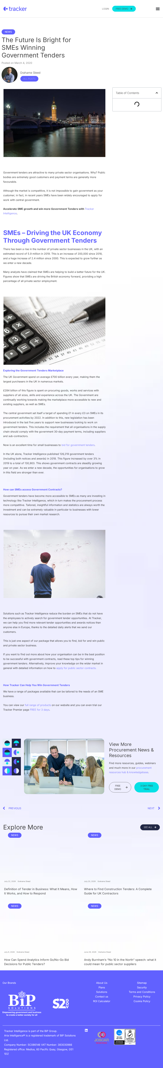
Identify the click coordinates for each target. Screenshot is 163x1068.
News (8, 31)
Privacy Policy (141, 996)
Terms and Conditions (142, 991)
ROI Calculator (101, 1001)
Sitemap (142, 982)
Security (142, 987)
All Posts (29, 78)
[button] (157, 93)
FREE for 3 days (39, 709)
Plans (102, 987)
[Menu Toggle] (158, 9)
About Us (101, 982)
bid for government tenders (78, 445)
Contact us (101, 996)
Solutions (101, 991)
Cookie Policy (142, 1001)
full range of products (38, 705)
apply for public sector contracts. (76, 668)
